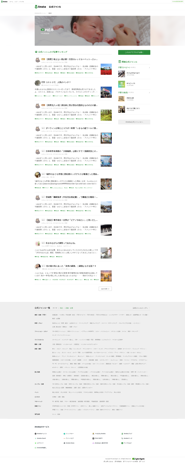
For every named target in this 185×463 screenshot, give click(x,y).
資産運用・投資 (104, 401)
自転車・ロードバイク (124, 349)
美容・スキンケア (133, 331)
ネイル (124, 331)
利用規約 (119, 461)
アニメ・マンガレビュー (69, 356)
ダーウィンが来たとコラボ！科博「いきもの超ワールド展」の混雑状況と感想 (79, 128)
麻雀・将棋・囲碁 (75, 364)
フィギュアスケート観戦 (130, 356)
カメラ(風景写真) (87, 352)
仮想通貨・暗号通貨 (84, 401)
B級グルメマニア (95, 323)
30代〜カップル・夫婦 (75, 384)
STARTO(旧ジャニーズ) (59, 406)
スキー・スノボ (98, 349)
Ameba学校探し (42, 448)
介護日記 (76, 344)
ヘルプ (143, 461)
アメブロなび (127, 443)
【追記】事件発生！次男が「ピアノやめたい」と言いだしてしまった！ (76, 220)
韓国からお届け (56, 372)
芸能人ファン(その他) (138, 406)
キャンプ (65, 349)
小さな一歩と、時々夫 (48, 177)
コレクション (114, 360)
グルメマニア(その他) (125, 323)
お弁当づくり (73, 323)
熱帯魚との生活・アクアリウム (103, 392)
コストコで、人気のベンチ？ (58, 82)
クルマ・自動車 (76, 360)
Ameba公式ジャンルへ (134, 122)
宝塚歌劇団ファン (124, 406)
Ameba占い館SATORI (101, 443)
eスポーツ (55, 367)
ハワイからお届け (95, 372)
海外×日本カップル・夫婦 (107, 384)
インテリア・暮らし (67, 340)
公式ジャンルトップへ (140, 308)
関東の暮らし (105, 376)
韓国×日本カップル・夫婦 (91, 384)
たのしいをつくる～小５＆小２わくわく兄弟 (54, 62)
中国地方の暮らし (86, 379)
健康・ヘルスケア (124, 364)
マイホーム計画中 (117, 340)
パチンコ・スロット (70, 367)
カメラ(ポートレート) (100, 352)
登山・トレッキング (75, 349)
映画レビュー (56, 356)
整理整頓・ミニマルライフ (103, 340)
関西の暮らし (75, 379)
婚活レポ (128, 315)
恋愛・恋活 (77, 388)
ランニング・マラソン (138, 349)
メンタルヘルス (67, 344)
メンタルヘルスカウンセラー (89, 344)
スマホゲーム (143, 360)
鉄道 (121, 360)
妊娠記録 (54, 315)
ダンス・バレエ (66, 352)
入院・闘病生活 (56, 344)
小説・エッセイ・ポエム (134, 352)
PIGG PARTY (98, 438)
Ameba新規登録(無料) (177, 1)
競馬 (61, 367)
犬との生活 (64, 392)
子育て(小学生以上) (101, 315)
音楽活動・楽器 (93, 360)
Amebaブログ (128, 433)
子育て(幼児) (90, 315)
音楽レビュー (90, 356)
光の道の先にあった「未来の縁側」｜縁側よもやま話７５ (71, 266)
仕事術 (54, 397)
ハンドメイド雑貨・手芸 (86, 340)
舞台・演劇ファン (117, 410)
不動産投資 (94, 401)
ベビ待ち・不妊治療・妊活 (67, 315)
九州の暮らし (106, 379)
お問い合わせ (109, 461)
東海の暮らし (144, 376)
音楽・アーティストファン (68, 410)
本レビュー (81, 356)
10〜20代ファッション (59, 331)
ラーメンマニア (83, 323)
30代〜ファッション (73, 331)
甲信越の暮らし (124, 376)
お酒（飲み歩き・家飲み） (60, 327)
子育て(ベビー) (81, 315)
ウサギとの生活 (88, 392)
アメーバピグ (70, 438)
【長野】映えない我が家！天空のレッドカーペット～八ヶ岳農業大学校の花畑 (79, 59)
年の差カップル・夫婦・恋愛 (125, 384)
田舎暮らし (125, 379)
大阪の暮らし (56, 379)
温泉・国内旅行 (56, 376)
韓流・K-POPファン (73, 406)
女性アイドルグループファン (109, 406)
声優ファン (55, 410)
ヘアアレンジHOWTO (87, 331)
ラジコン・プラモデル (130, 360)
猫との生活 (55, 392)
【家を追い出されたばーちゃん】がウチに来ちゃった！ (58, 269)
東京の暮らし (115, 376)
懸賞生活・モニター (112, 364)
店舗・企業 (69, 308)
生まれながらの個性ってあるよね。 (61, 243)
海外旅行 (76, 376)
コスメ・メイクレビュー (102, 331)
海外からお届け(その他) (122, 372)
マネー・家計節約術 (70, 401)
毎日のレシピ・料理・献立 (60, 323)
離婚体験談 (69, 388)
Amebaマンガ (128, 438)
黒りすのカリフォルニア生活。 (51, 85)
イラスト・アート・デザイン (116, 352)
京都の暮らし (66, 379)
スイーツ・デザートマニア (109, 323)
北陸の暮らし (135, 376)
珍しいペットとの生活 (75, 392)
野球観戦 (118, 356)
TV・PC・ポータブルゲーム (60, 364)
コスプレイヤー (104, 360)
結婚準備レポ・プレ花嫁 (140, 315)
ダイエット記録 (115, 331)
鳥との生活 (117, 392)
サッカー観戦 (110, 356)
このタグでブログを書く (134, 52)
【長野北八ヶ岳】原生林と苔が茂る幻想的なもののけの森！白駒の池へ (76, 105)
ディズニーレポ (100, 356)
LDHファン (84, 406)
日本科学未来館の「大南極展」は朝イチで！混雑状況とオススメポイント (77, 151)
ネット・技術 (56, 414)
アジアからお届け (83, 372)
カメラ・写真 (76, 352)
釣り (53, 349)
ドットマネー (70, 433)
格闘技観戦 (55, 360)
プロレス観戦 (143, 356)
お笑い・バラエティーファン (86, 410)
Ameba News (70, 443)
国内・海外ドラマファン (103, 410)
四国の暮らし (97, 379)
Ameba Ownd (41, 438)
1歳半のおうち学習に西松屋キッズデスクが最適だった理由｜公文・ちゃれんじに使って (84, 174)
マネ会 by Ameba (100, 433)
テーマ (55, 308)
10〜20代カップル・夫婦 (59, 384)
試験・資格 (61, 397)
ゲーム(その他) (86, 364)
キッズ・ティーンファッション (61, 335)
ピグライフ (40, 443)
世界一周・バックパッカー (138, 372)
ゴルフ (59, 349)
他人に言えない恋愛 (58, 388)
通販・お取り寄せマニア (138, 364)
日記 (61, 308)
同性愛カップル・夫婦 (142, 384)
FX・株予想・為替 (57, 401)
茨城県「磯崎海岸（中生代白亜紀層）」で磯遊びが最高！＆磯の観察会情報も (79, 197)
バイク (85, 360)
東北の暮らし (95, 376)
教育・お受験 (56, 318)
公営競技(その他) (83, 367)
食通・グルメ (73, 327)
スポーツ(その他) (65, 360)
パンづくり (136, 323)
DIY (76, 340)
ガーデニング (56, 340)
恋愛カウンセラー (87, 388)
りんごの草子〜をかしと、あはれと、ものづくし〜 (56, 246)
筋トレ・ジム (56, 352)
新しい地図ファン (94, 406)
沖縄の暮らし (116, 379)
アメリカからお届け (108, 372)
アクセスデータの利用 (131, 461)
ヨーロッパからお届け (69, 372)
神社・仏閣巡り (67, 376)
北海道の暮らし (85, 376)
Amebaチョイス (42, 433)
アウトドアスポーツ (110, 349)
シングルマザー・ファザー (116, 315)
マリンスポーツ (87, 349)
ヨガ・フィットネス (98, 364)
